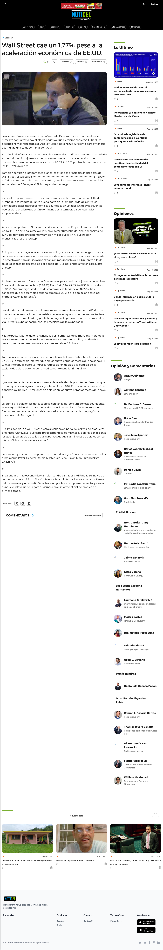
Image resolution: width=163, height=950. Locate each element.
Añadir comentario (92, 515)
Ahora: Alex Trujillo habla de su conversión (20, 860)
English (60, 925)
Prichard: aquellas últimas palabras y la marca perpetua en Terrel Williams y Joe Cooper (135, 322)
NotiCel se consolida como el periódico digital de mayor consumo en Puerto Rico (135, 91)
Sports (83, 27)
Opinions (70, 27)
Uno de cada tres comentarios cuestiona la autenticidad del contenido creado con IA (131, 163)
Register (154, 4)
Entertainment (98, 27)
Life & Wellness (118, 27)
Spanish (60, 921)
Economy (55, 27)
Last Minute (28, 27)
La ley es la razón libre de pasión (132, 343)
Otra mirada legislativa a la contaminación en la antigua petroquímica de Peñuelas (130, 138)
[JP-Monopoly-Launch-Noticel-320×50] (81, 6)
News (41, 27)
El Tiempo (135, 27)
